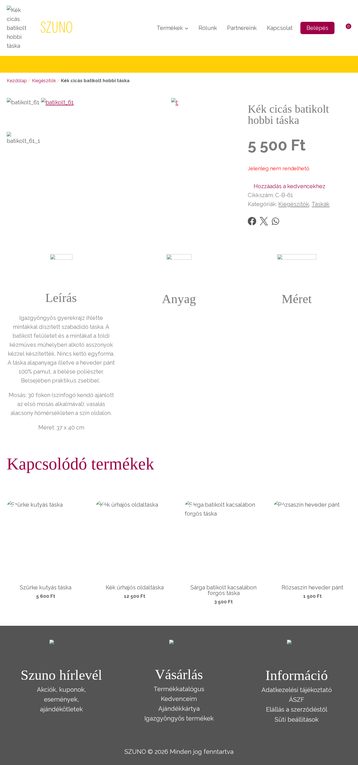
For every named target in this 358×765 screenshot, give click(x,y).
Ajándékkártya (179, 708)
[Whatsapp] (275, 221)
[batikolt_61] (106, 163)
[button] (286, 186)
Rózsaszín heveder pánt (312, 587)
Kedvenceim (179, 698)
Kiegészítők (44, 80)
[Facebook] (252, 221)
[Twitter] (264, 221)
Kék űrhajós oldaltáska (135, 587)
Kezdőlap (17, 80)
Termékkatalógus (179, 689)
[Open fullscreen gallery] (172, 222)
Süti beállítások (297, 719)
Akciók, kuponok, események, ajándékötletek (61, 699)
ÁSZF (296, 699)
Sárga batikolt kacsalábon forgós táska (223, 590)
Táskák (320, 204)
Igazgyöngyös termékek (179, 718)
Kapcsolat (280, 28)
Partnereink (242, 28)
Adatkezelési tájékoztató (297, 689)
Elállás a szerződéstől (296, 709)
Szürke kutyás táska (45, 587)
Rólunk (208, 28)
